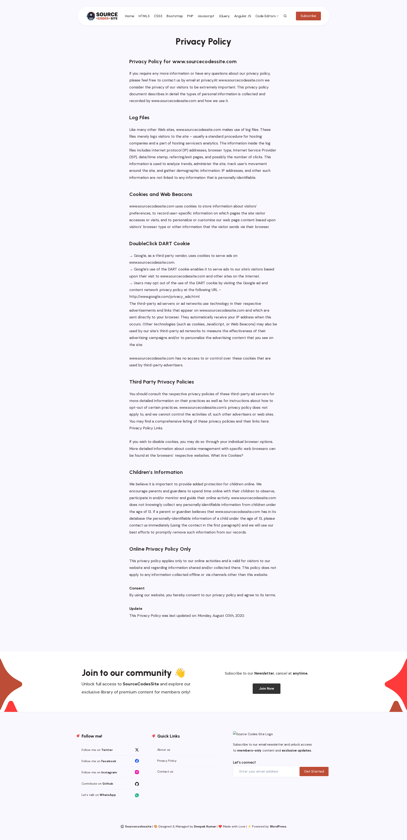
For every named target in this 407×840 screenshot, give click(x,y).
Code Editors (265, 16)
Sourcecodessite (138, 826)
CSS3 (158, 16)
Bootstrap (175, 16)
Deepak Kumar (205, 826)
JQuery (224, 16)
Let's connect (244, 762)
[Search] (285, 16)
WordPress (278, 826)
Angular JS (242, 16)
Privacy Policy (167, 761)
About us (163, 750)
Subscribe (308, 16)
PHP (190, 16)
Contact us (165, 771)
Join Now (266, 688)
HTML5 (144, 16)
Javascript (206, 16)
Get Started (314, 771)
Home (129, 16)
